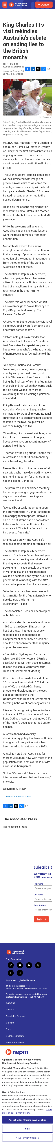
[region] (27, 1094)
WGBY (8, 989)
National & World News (18, 796)
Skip (27, 1129)
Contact (10, 1009)
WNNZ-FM (37, 989)
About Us (10, 1003)
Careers (10, 1023)
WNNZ (22, 989)
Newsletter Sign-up (15, 1016)
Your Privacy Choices (27, 1138)
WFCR (15, 989)
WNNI (45, 989)
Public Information (15, 1042)
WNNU (29, 989)
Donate (45, 4)
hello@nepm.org (20, 997)
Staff (8, 1029)
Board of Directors (15, 1036)
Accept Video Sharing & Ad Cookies (28, 1120)
